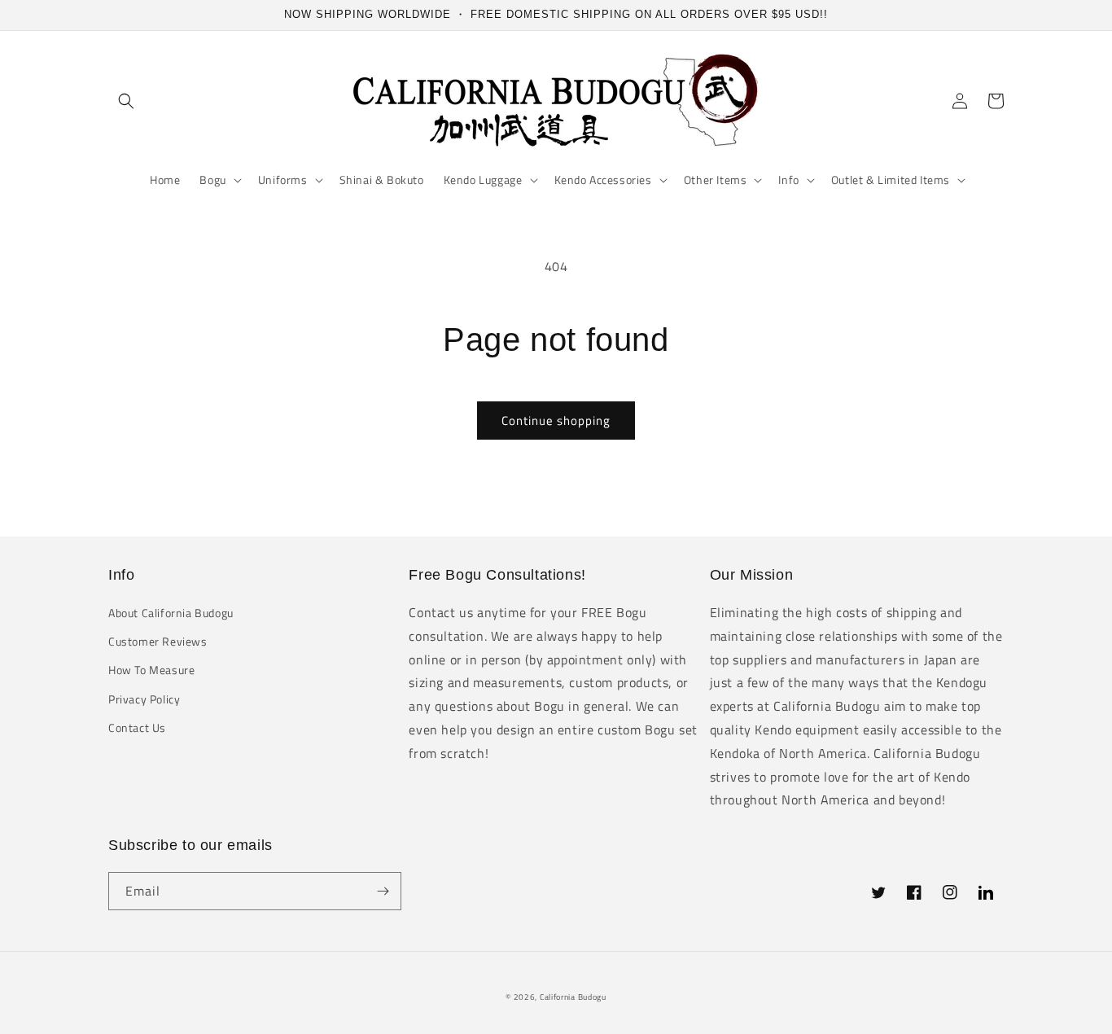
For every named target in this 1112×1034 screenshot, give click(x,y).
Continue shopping (556, 420)
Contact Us (137, 727)
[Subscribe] (383, 891)
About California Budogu (171, 612)
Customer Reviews (158, 641)
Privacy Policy (144, 699)
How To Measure (151, 669)
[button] (126, 101)
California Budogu (573, 997)
